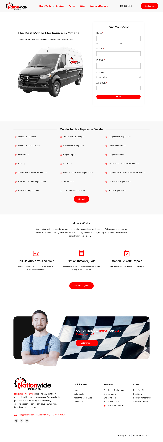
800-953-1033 (125, 6)
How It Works (45, 6)
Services (60, 6)
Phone (100, 60)
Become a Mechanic (99, 6)
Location (102, 72)
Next (118, 96)
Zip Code (101, 83)
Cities (82, 6)
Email (100, 49)
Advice (72, 6)
